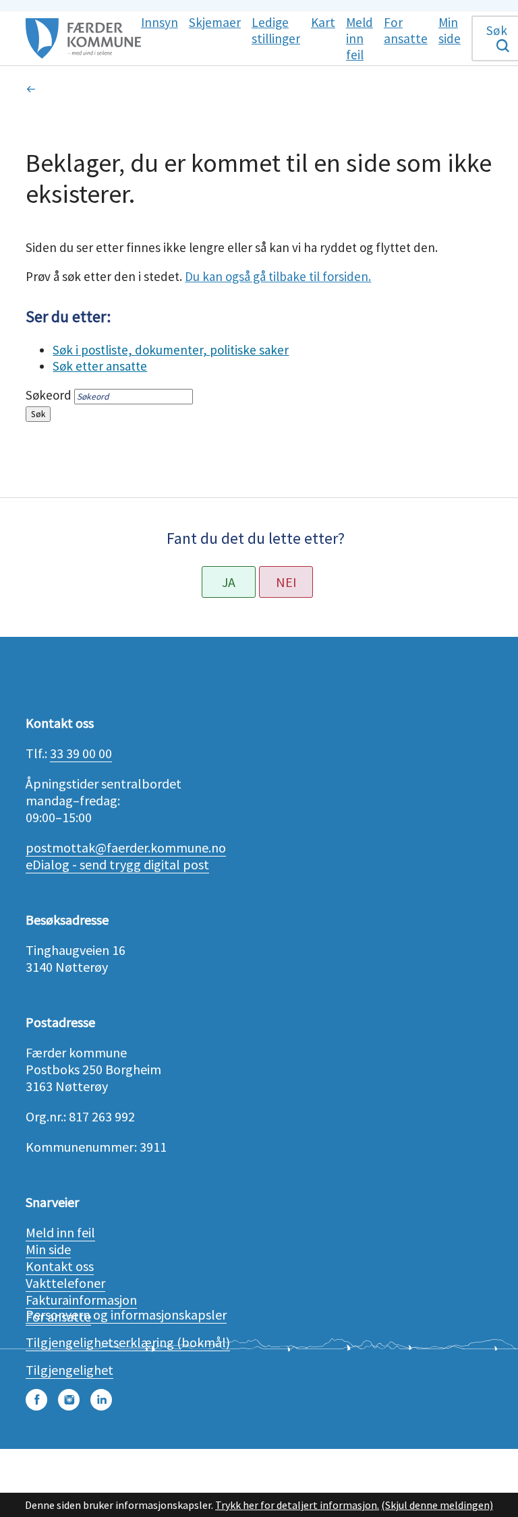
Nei (286, 582)
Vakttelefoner (65, 1282)
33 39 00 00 (81, 753)
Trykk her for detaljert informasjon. (297, 1505)
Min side (48, 1249)
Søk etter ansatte (100, 366)
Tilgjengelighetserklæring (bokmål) (128, 1342)
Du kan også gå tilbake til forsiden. (278, 276)
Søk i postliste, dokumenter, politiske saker (171, 350)
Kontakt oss (60, 1266)
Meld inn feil (60, 1232)
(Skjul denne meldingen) (437, 1505)
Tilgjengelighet (69, 1369)
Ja (228, 582)
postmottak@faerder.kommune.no (126, 847)
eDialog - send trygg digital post (117, 864)
